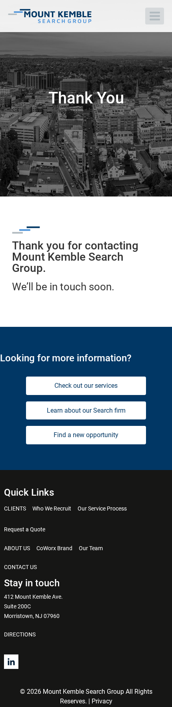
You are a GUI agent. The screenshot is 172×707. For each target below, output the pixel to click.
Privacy (102, 701)
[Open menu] (154, 16)
